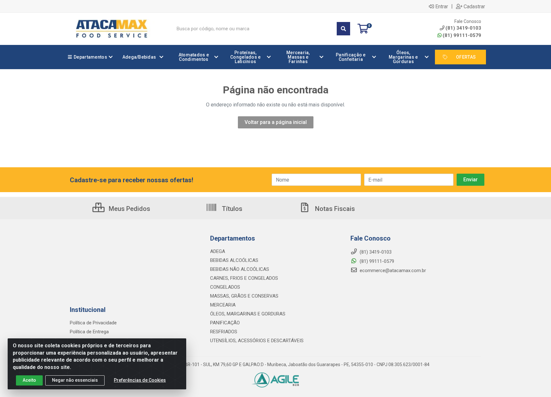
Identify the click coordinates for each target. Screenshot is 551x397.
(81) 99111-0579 (462, 35)
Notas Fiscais (334, 209)
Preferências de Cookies (140, 380)
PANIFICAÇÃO (225, 323)
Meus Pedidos (128, 209)
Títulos (231, 209)
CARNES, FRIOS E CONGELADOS (244, 278)
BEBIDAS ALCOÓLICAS (234, 260)
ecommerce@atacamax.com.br (392, 270)
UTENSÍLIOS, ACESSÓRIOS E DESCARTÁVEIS (257, 340)
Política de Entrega (89, 332)
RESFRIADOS (223, 332)
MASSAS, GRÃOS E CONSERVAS (244, 296)
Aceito (29, 380)
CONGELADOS (225, 287)
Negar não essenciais (75, 380)
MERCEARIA (223, 305)
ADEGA (217, 251)
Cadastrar (474, 6)
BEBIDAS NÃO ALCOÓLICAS (239, 269)
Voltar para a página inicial (276, 122)
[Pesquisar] (343, 28)
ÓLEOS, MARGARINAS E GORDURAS (247, 314)
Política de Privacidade (93, 323)
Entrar (441, 6)
